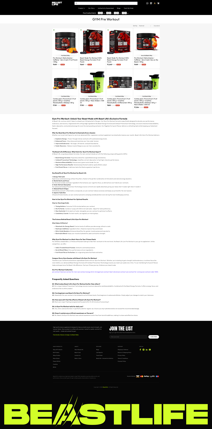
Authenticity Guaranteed (106, 8)
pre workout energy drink (86, 272)
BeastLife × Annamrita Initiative (104, 358)
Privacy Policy (121, 355)
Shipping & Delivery (123, 349)
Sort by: (135, 25)
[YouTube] (150, 350)
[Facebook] (140, 350)
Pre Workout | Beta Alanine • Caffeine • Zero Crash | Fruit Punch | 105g (65, 60)
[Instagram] (144, 350)
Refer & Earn (78, 358)
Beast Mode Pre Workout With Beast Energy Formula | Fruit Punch (91, 60)
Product (80, 8)
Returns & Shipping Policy (124, 352)
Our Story (91, 8)
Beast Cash (78, 352)
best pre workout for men (69, 272)
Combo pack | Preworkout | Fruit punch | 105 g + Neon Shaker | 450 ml (92, 101)
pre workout (56, 272)
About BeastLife (79, 349)
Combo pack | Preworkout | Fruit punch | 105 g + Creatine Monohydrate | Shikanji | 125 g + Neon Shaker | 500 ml (145, 102)
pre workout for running (134, 272)
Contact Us (77, 355)
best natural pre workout (117, 272)
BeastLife (105, 387)
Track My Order (129, 8)
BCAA (54, 367)
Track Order (99, 355)
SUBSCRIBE (153, 336)
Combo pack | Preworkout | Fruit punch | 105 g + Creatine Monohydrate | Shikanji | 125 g (64, 101)
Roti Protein (56, 352)
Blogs (118, 8)
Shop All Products (57, 349)
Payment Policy (122, 361)
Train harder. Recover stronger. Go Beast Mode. (66, 334)
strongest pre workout (102, 272)
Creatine (55, 364)
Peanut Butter (56, 361)
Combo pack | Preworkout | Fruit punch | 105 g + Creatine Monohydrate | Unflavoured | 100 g (119, 101)
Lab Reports (99, 352)
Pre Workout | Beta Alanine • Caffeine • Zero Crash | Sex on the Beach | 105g (146, 60)
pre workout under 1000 (150, 272)
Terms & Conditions (123, 358)
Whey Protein (56, 355)
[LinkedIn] (147, 350)
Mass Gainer (56, 358)
